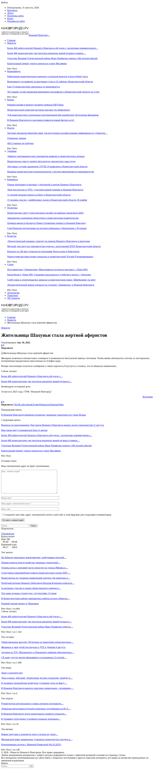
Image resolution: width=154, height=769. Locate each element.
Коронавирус (14, 71)
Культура (11, 236)
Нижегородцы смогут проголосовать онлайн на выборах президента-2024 (45, 213)
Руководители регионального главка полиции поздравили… (32, 703)
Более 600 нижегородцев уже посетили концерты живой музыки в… (36, 381)
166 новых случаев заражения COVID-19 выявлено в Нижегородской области (47, 166)
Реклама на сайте (16, 21)
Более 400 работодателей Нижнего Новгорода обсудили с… (32, 376)
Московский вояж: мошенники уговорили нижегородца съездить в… (37, 739)
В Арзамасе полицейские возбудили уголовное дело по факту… (34, 683)
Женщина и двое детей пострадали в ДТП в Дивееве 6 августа (33, 647)
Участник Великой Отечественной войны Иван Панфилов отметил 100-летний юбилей (52, 58)
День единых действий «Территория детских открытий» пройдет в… (37, 678)
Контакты (12, 10)
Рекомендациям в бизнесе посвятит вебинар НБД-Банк (35, 104)
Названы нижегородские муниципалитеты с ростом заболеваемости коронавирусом (50, 171)
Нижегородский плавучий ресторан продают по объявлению (38, 110)
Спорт (10, 264)
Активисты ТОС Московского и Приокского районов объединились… (37, 652)
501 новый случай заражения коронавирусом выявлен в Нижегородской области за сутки (53, 92)
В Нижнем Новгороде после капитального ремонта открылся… (34, 714)
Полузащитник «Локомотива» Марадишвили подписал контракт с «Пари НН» (47, 269)
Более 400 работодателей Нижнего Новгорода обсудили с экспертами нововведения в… (52, 48)
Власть (10, 128)
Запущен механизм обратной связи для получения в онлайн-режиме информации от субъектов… (57, 133)
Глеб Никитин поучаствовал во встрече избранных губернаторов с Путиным (46, 228)
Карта (10, 18)
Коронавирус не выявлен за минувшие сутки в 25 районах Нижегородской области (50, 81)
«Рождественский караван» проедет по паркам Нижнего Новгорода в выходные (48, 241)
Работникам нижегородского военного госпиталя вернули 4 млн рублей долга (47, 76)
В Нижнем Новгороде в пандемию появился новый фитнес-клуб (40, 120)
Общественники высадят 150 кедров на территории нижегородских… (37, 642)
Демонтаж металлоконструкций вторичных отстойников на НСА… (36, 708)
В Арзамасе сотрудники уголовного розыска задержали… (31, 719)
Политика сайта (15, 15)
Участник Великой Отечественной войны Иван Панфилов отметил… (37, 626)
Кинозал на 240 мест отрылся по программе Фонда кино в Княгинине (43, 251)
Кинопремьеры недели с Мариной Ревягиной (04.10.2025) (31, 744)
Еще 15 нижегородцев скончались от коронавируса (33, 86)
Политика (12, 207)
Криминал (12, 179)
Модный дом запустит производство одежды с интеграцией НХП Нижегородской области (54, 246)
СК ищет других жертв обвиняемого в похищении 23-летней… (34, 657)
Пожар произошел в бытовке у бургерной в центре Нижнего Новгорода (44, 184)
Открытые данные (16, 138)
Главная (11, 40)
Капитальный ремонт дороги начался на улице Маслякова (37, 63)
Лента (10, 13)
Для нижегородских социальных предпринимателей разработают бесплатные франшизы (53, 115)
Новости (11, 43)
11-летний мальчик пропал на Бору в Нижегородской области (39, 195)
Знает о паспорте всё (12, 673)
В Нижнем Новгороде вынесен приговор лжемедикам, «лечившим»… (37, 688)
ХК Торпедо (13, 298)
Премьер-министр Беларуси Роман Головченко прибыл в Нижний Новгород (46, 223)
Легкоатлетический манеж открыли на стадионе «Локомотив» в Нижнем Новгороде (50, 285)
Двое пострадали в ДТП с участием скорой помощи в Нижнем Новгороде (45, 189)
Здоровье (12, 151)
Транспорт (12, 295)
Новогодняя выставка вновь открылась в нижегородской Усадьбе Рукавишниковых (50, 256)
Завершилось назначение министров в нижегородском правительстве (43, 218)
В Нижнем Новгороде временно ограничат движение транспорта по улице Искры (43, 415)
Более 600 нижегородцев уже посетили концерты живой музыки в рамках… (46, 53)
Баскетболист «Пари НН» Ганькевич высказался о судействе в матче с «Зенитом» (49, 274)
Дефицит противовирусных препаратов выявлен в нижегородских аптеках (46, 156)
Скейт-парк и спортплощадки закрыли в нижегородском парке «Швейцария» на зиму (51, 279)
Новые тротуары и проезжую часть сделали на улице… (29, 734)
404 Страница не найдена (20, 143)
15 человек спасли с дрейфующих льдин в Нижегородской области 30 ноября (47, 200)
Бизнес (10, 99)
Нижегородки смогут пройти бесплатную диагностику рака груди (41, 161)
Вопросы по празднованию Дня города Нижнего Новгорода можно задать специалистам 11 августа (52, 425)
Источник (148, 396)
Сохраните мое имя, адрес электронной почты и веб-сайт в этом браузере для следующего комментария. (58, 514)
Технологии (13, 292)
